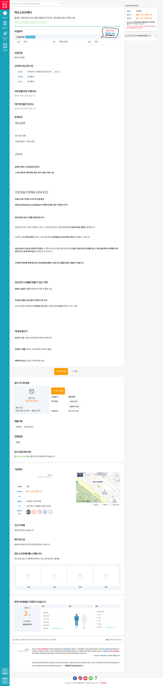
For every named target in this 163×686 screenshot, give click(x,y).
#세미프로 (25, 22)
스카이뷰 (87, 475)
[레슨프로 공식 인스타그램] (80, 678)
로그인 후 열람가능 (34, 491)
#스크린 (43, 22)
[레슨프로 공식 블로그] (91, 678)
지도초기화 (115, 505)
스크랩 (74, 371)
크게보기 (105, 505)
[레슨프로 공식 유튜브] (85, 678)
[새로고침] (156, 36)
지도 (80, 475)
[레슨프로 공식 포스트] (96, 678)
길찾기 (96, 505)
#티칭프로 (34, 22)
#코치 (17, 22)
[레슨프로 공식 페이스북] (75, 678)
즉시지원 (62, 371)
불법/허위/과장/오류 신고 (114, 640)
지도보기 (57, 72)
